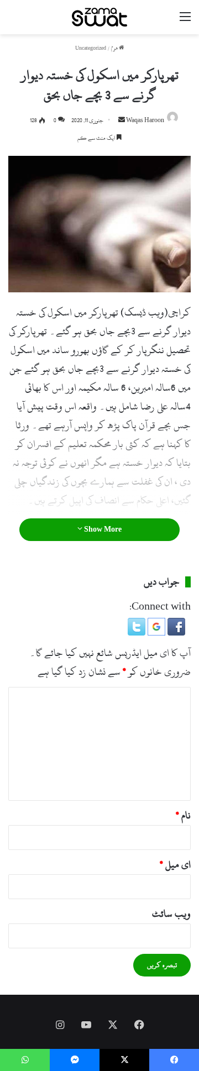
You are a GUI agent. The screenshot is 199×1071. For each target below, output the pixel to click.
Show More (102, 529)
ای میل (175, 864)
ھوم (115, 48)
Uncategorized (90, 48)
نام (183, 815)
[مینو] (185, 21)
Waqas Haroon (145, 120)
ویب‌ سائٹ (171, 914)
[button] (175, 632)
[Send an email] (121, 120)
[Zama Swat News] (99, 17)
